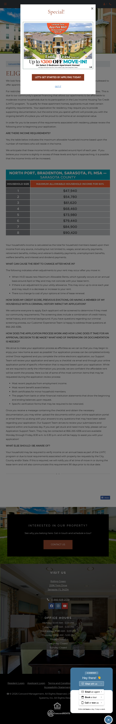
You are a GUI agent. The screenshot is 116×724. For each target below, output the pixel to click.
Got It (58, 86)
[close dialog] (92, 9)
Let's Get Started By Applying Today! (58, 77)
